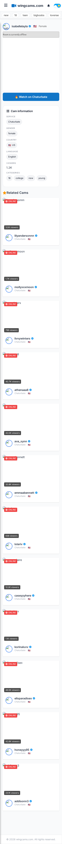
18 (15, 15)
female (43, 26)
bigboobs (39, 15)
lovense (54, 15)
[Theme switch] (57, 6)
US (11, 145)
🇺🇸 (35, 26)
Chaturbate (14, 121)
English (12, 156)
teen (25, 15)
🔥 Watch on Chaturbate (31, 97)
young (41, 178)
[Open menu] (6, 5)
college (19, 178)
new (6, 15)
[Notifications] (48, 5)
